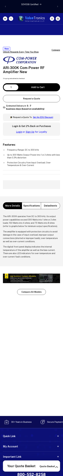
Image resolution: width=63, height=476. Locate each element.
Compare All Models (31, 292)
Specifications (31, 205)
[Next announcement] (57, 6)
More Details (12, 205)
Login (19, 131)
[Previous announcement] (5, 6)
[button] (58, 18)
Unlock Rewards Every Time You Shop (21, 52)
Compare (56, 50)
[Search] (11, 18)
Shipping (6, 78)
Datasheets (50, 205)
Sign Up (30, 131)
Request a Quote (31, 98)
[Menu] (5, 18)
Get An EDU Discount (43, 117)
